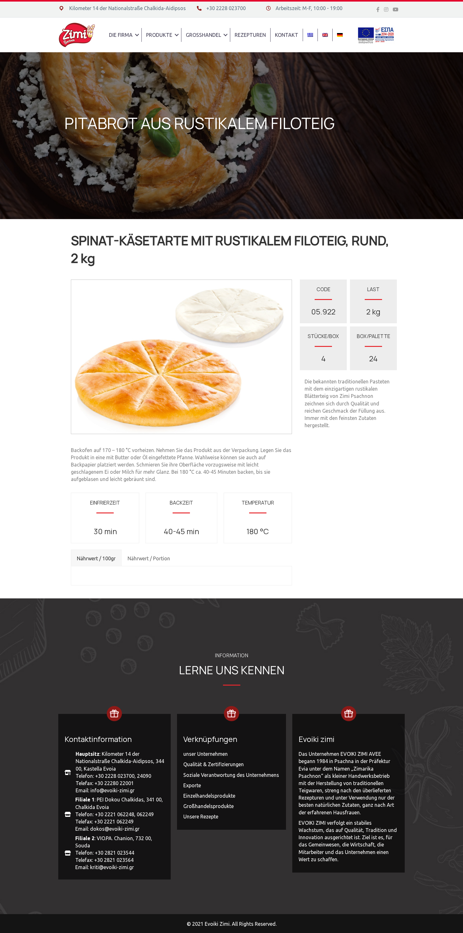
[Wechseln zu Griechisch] (310, 35)
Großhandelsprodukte (208, 806)
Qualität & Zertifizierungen (213, 764)
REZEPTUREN (250, 35)
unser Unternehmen (205, 754)
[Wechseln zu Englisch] (325, 35)
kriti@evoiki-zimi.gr (112, 867)
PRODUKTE (159, 35)
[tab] (96, 558)
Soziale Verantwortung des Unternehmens (231, 775)
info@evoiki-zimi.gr (112, 790)
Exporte (192, 785)
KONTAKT (286, 35)
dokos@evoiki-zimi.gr (115, 829)
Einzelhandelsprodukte (209, 796)
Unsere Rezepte (200, 816)
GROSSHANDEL (203, 35)
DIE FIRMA (121, 35)
